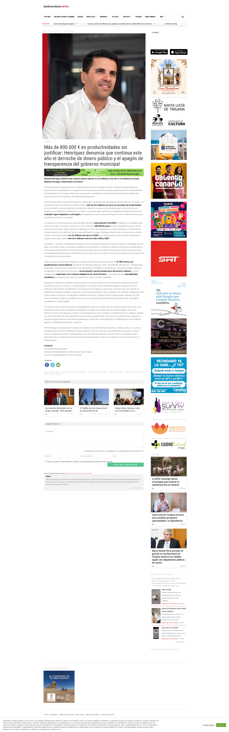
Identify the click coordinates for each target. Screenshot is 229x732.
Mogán (80, 16)
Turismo (138, 16)
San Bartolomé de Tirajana (64, 16)
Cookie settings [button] (208, 725)
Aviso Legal (79, 714)
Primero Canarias (116, 372)
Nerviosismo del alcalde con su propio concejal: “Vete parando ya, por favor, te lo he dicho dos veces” (58, 409)
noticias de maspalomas (98, 372)
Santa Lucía (90, 16)
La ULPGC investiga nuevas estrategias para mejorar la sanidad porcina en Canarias (165, 481)
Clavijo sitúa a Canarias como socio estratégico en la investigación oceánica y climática (127, 409)
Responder (136, 488)
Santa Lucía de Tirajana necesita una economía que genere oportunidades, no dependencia (168, 517)
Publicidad (53, 714)
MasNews (103, 16)
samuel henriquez (132, 372)
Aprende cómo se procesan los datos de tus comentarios (78, 473)
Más (161, 16)
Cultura (115, 16)
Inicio (46, 714)
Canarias (140, 414)
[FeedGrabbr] (169, 641)
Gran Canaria (150, 16)
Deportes (126, 16)
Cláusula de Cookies (92, 714)
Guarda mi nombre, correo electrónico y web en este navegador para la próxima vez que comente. (80, 462)
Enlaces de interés (108, 714)
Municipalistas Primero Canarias (74, 372)
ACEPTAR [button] (221, 725)
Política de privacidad (66, 714)
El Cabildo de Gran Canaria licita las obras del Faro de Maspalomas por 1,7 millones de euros (94, 409)
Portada (47, 16)
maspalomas (54, 372)
